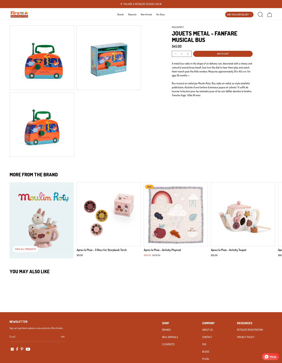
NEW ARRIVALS (170, 337)
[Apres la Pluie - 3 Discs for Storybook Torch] (109, 214)
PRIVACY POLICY (246, 337)
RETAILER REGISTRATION (250, 329)
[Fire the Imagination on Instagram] (12, 349)
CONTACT (207, 337)
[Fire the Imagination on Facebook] (17, 349)
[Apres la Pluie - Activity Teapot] (243, 214)
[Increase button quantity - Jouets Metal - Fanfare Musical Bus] (188, 54)
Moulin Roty (178, 27)
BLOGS (205, 351)
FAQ (204, 344)
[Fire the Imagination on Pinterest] (22, 349)
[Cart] (269, 14)
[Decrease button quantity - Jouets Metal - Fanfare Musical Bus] (176, 54)
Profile (205, 358)
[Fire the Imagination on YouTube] (28, 349)
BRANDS (166, 329)
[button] (120, 14)
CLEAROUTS (168, 344)
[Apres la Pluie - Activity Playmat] (176, 214)
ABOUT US (207, 329)
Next (275, 214)
